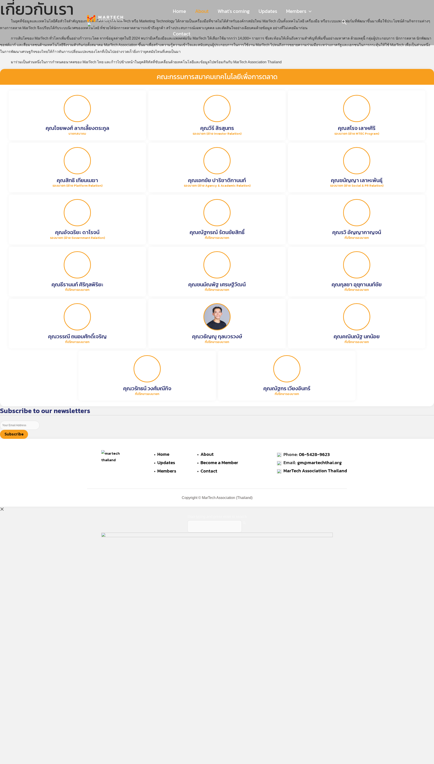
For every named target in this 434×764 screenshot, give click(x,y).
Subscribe (14, 434)
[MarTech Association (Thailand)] (105, 18)
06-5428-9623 (314, 454)
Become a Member (219, 462)
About (202, 11)
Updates (268, 11)
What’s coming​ (234, 11)
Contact (181, 34)
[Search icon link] (344, 23)
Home (179, 11)
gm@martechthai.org (319, 462)
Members (296, 11)
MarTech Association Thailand (315, 471)
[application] (308, 11)
